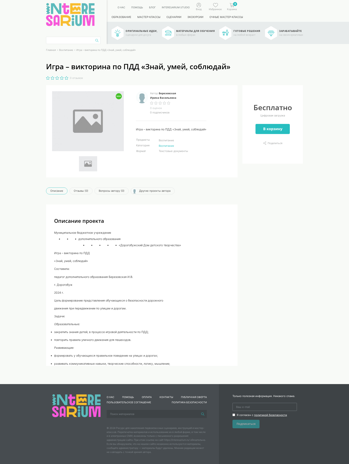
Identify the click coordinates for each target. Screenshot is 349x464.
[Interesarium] (76, 405)
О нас (121, 7)
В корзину (272, 128)
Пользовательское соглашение (129, 402)
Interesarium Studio (176, 7)
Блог (152, 7)
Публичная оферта (194, 397)
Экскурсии (195, 17)
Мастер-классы (148, 17)
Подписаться (246, 424)
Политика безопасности (189, 402)
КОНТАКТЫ (166, 397)
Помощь (137, 7)
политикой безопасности (270, 415)
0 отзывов (76, 78)
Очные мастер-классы (226, 17)
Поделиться (275, 143)
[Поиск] (203, 414)
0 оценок (156, 108)
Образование (121, 17)
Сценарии (173, 17)
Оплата (147, 397)
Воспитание (166, 145)
